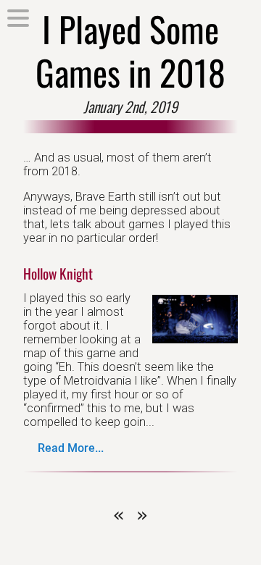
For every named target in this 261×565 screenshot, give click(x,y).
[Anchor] (99, 273)
